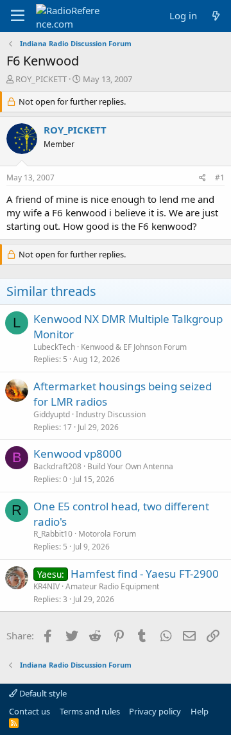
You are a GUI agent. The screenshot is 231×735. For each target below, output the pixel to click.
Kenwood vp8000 (77, 453)
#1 (220, 177)
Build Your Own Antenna (130, 466)
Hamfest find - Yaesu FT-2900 (145, 573)
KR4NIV (46, 586)
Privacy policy (155, 711)
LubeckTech (54, 347)
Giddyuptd (51, 414)
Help (200, 711)
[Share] (202, 178)
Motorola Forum (107, 533)
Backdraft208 (57, 466)
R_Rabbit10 (53, 533)
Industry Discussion (111, 414)
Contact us (29, 711)
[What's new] (215, 16)
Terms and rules (90, 711)
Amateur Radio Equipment (112, 586)
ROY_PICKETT (41, 79)
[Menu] (18, 16)
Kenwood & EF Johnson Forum (134, 347)
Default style (42, 693)
